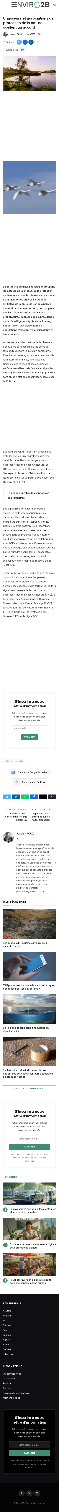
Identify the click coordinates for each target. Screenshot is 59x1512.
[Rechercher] (54, 5)
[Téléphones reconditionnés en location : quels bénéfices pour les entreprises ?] (29, 966)
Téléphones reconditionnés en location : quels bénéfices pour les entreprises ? (29, 987)
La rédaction (9, 1378)
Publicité (7, 1383)
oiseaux (19, 761)
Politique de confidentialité (16, 1393)
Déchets (7, 1325)
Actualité (7, 1315)
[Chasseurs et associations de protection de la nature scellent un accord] (29, 73)
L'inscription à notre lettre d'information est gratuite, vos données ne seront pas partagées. (29, 1157)
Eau (5, 1330)
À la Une (7, 1311)
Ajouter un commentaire (29, 1088)
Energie (7, 1335)
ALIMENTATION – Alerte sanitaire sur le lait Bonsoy (16, 816)
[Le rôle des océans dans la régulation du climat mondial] (29, 1009)
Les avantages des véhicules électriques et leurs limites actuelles (33, 1210)
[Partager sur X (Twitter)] (19, 42)
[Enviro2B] (30, 5)
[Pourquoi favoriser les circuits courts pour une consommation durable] (29, 1264)
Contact (7, 1388)
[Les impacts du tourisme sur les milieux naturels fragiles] (29, 924)
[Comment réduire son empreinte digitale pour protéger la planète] (29, 1229)
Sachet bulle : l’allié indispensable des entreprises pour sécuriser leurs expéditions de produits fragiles (28, 1073)
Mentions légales (11, 1398)
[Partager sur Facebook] (25, 42)
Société (7, 1349)
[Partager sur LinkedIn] (31, 42)
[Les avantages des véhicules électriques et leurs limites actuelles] (29, 1194)
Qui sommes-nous (12, 1373)
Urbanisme (8, 1354)
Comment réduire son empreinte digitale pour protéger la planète (33, 1246)
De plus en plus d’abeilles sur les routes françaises (41, 816)
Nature (6, 1339)
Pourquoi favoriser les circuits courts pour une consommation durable (30, 1281)
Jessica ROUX (16, 34)
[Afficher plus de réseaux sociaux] (36, 42)
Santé (6, 1344)
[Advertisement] (29, 126)
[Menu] (5, 5)
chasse (8, 761)
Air (4, 1320)
